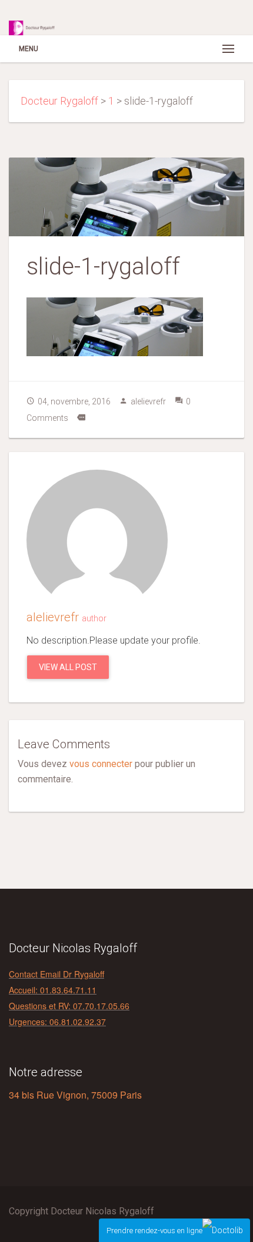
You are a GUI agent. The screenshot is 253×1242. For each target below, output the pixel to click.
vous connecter (100, 763)
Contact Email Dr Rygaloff (56, 974)
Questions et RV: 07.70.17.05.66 (69, 1006)
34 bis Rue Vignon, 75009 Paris (75, 1095)
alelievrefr (148, 401)
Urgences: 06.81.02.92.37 (57, 1021)
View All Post (68, 667)
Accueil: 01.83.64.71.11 (52, 990)
